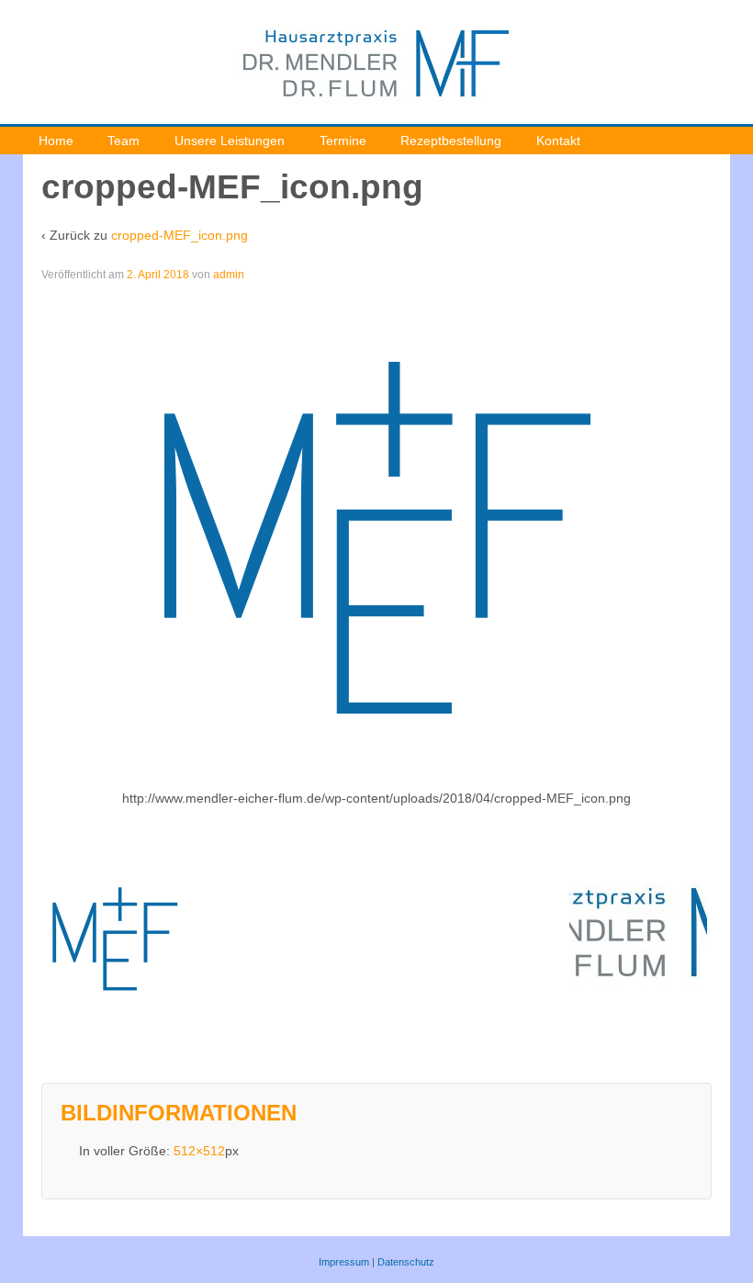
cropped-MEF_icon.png (179, 235)
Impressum (344, 1261)
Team (123, 140)
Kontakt (558, 140)
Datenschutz (405, 1261)
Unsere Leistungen (229, 140)
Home (56, 140)
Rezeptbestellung (450, 140)
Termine (343, 140)
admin (228, 274)
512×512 (199, 1150)
